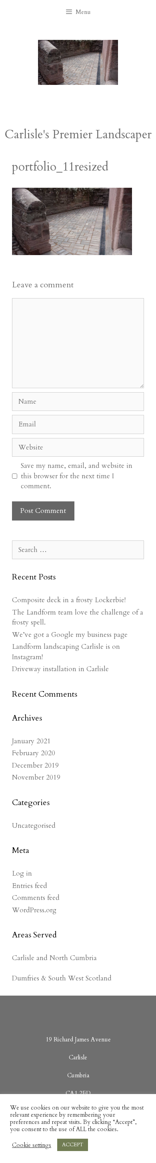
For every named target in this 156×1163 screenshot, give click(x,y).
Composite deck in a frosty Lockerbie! (69, 600)
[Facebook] (57, 1012)
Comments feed (36, 897)
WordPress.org (34, 910)
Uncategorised (34, 825)
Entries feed (29, 885)
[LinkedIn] (76, 1012)
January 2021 (31, 741)
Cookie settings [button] (31, 1145)
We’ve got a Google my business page (70, 634)
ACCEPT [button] (72, 1144)
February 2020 (33, 753)
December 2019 (35, 765)
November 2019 (36, 777)
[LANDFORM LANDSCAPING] (78, 61)
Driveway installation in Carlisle (60, 669)
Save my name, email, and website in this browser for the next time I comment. (76, 476)
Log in (22, 873)
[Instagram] (96, 1012)
